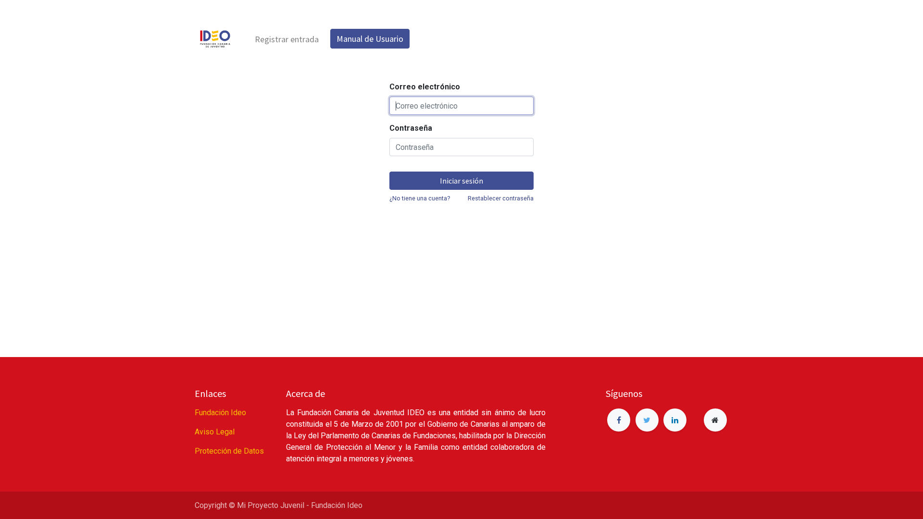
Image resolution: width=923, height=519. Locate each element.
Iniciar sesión (461, 180)
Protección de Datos (229, 451)
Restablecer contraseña (501, 198)
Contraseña (410, 128)
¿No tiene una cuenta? (419, 198)
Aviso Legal (215, 431)
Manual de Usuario (370, 38)
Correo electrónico (424, 86)
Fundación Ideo (220, 412)
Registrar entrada (287, 39)
